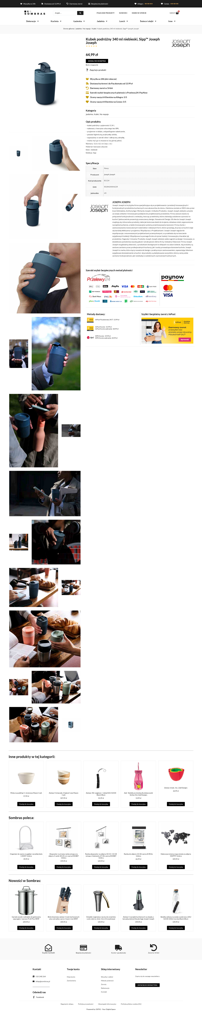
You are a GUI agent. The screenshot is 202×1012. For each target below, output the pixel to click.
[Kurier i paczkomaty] (118, 947)
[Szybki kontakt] (48, 947)
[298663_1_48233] (56, 542)
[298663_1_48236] (45, 638)
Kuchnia (54, 21)
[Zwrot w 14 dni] (153, 947)
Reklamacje (105, 988)
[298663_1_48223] (56, 153)
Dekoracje (31, 21)
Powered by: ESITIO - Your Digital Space (101, 1009)
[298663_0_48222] (45, 84)
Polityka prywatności (85, 1004)
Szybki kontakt (48, 953)
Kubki (94, 29)
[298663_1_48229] (33, 430)
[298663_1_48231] (45, 493)
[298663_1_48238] (56, 687)
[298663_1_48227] (18, 353)
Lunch (122, 21)
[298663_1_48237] (18, 687)
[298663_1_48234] (33, 587)
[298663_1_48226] (45, 278)
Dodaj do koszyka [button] (26, 804)
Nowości (123, 13)
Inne (170, 21)
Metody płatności (107, 981)
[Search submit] (80, 13)
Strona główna (68, 29)
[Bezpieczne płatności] (83, 947)
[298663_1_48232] (18, 542)
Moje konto (71, 977)
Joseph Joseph (109, 174)
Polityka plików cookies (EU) (131, 1004)
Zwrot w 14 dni (153, 953)
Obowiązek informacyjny (107, 1004)
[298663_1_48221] (18, 153)
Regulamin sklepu (67, 1004)
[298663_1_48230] (71, 430)
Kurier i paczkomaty (118, 953)
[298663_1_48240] (71, 725)
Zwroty (103, 984)
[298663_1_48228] (56, 353)
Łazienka (78, 21)
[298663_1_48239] (33, 724)
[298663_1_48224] (33, 206)
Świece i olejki (146, 21)
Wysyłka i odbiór (107, 977)
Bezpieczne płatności (83, 953)
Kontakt (104, 992)
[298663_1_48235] (71, 587)
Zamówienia (71, 981)
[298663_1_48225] (71, 207)
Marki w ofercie (139, 13)
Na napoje (87, 29)
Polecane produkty (105, 13)
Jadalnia (100, 21)
